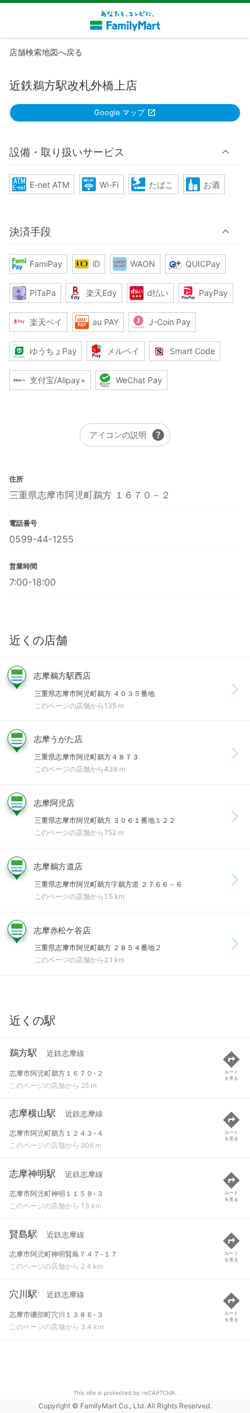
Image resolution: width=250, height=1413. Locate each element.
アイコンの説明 (127, 435)
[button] (125, 151)
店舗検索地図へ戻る (46, 52)
